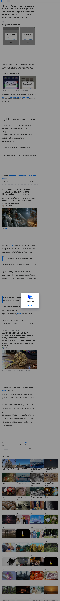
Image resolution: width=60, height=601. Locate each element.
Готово (30, 305)
